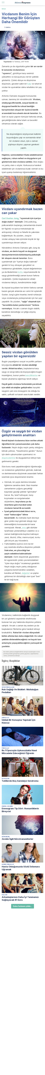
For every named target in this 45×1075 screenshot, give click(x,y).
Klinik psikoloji (8, 864)
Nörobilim (6, 836)
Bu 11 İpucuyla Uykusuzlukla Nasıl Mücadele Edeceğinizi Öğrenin (19, 752)
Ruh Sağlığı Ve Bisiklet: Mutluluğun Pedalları (20, 691)
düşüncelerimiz (8, 458)
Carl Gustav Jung (10, 218)
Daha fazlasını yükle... (22, 906)
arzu (24, 527)
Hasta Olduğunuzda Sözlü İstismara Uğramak (21, 868)
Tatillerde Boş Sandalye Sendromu (20, 781)
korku (20, 272)
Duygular (5, 778)
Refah (4, 9)
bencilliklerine (31, 375)
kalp (29, 84)
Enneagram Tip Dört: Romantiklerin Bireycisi (20, 810)
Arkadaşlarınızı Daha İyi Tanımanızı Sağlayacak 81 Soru (20, 898)
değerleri (26, 573)
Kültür (4, 895)
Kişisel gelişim (7, 806)
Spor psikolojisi (8, 687)
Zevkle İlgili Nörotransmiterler (17, 839)
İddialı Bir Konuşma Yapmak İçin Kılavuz (18, 721)
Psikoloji (5, 717)
